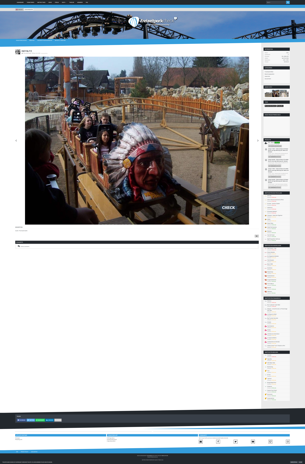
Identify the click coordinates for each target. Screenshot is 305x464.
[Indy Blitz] (268, 93)
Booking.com (19, 439)
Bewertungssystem (269, 74)
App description (111, 441)
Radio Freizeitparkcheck (273, 115)
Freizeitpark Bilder (269, 71)
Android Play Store (112, 439)
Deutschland (268, 78)
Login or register (29, 9)
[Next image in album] (258, 140)
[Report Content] (257, 236)
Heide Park (267, 76)
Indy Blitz (280, 106)
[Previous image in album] (16, 140)
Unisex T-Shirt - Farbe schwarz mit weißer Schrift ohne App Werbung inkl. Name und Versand (278, 170)
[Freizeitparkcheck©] (152, 21)
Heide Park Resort (271, 106)
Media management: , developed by (152, 455)
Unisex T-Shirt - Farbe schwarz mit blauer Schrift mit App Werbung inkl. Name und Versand (278, 150)
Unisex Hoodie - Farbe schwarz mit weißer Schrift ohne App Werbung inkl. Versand (278, 160)
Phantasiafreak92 (27, 53)
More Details (294, 462)
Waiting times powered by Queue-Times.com (152, 460)
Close (300, 462)
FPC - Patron (271, 142)
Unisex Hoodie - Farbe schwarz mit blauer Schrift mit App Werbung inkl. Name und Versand (278, 181)
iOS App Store (111, 438)
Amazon (18, 438)
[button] (276, 2)
